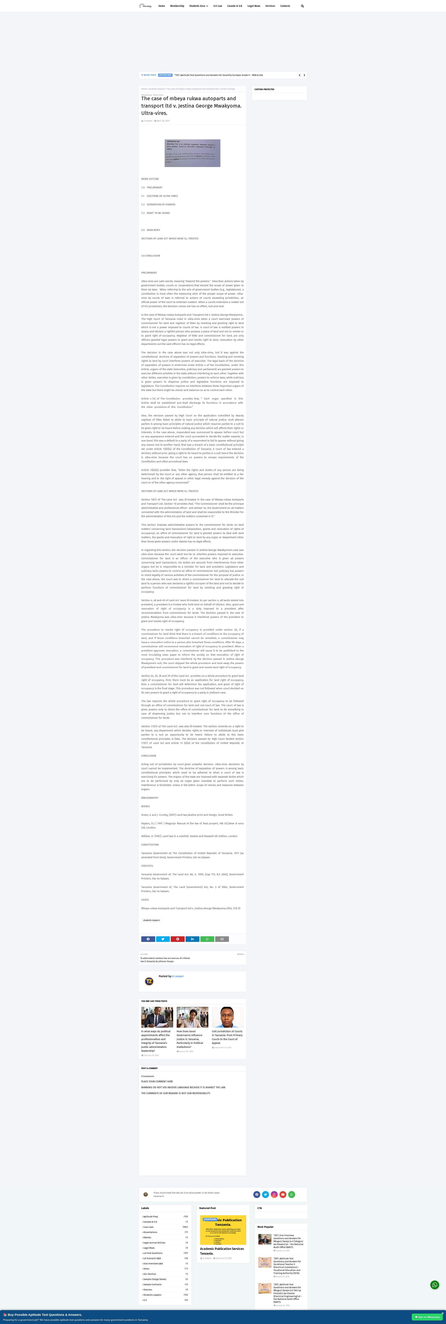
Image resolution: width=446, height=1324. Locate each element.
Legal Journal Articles (165, 1242)
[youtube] (282, 1194)
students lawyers (157, 89)
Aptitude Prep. (165, 1216)
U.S (165, 1300)
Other (165, 1268)
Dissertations (165, 1232)
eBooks (165, 1237)
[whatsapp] (291, 1194)
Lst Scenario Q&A (165, 1258)
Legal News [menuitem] (254, 6)
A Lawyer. (148, 120)
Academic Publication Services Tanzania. (222, 1251)
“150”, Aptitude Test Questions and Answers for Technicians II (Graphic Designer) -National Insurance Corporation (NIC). (235, 75)
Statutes (165, 1289)
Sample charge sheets (165, 1279)
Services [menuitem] (270, 6)
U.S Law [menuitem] (217, 6)
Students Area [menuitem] (197, 6)
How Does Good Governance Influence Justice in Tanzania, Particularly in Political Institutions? (190, 1039)
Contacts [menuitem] (285, 6)
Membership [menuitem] (177, 6)
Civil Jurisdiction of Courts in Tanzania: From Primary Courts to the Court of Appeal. (227, 1037)
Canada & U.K (165, 1221)
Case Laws (165, 1227)
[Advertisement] (223, 42)
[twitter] (265, 1194)
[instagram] (274, 1194)
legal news (165, 1248)
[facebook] (256, 1194)
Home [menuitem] (162, 6)
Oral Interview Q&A (165, 1263)
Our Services (165, 1274)
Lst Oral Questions (165, 1253)
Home (144, 89)
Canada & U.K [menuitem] (234, 6)
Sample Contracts (165, 1284)
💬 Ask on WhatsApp (427, 1317)
